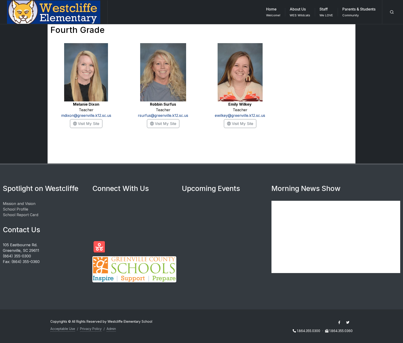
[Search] (391, 12)
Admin (111, 329)
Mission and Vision (19, 203)
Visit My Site (89, 123)
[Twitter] (347, 322)
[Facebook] (339, 322)
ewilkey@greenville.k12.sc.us (240, 115)
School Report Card (20, 214)
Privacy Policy (91, 329)
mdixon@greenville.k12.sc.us (86, 115)
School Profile (15, 209)
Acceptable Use (62, 329)
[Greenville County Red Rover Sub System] (99, 247)
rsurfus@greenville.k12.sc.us (163, 115)
